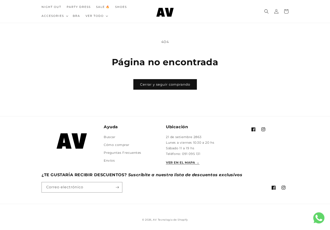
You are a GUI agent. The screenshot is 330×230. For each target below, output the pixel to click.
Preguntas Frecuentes (122, 153)
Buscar (110, 137)
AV (155, 219)
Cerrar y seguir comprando (165, 84)
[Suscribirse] (117, 187)
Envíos (109, 160)
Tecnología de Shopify (173, 219)
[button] (54, 15)
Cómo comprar (116, 145)
